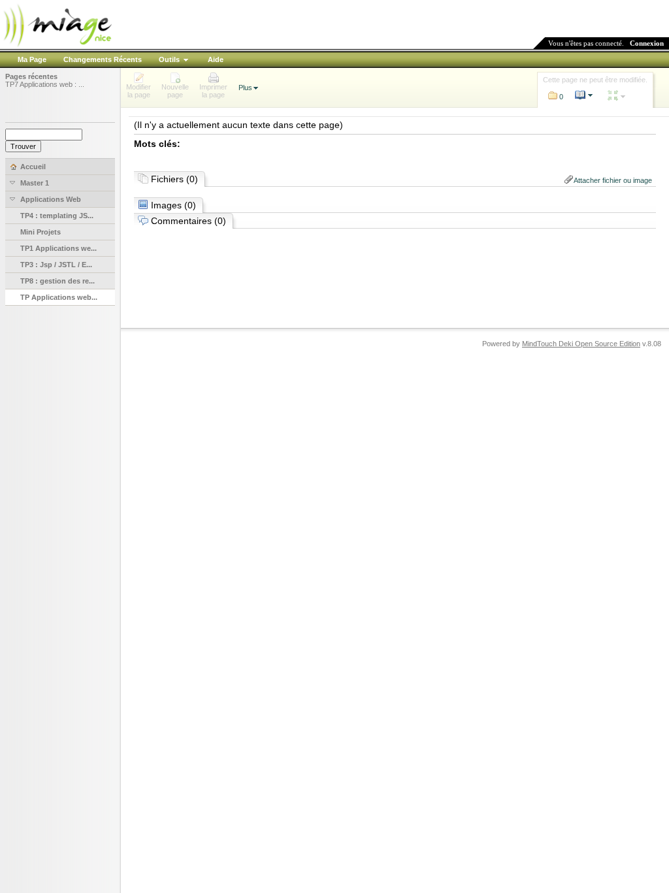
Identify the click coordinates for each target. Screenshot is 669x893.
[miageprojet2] (57, 45)
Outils (169, 59)
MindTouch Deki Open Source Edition (581, 344)
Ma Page (32, 59)
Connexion (647, 43)
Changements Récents (102, 59)
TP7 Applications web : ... (44, 84)
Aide (215, 59)
